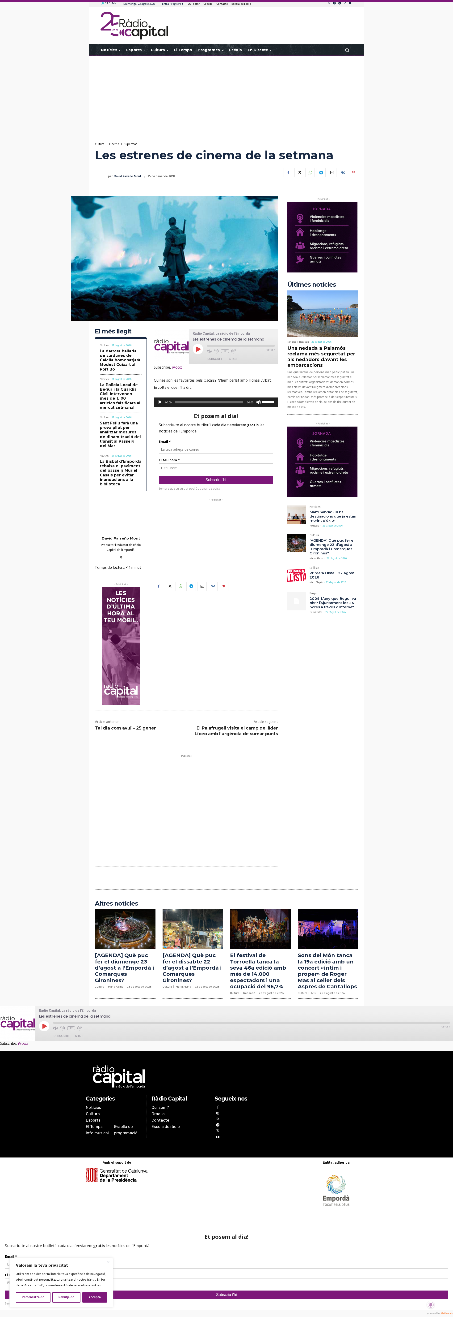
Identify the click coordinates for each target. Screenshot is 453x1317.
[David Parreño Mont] (101, 176)
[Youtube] (349, 3)
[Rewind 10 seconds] (216, 351)
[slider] (269, 401)
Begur (314, 594)
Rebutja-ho (66, 1297)
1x (224, 351)
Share (233, 359)
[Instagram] (329, 3)
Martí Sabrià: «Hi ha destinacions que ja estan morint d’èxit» (333, 516)
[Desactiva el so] (258, 402)
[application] (216, 402)
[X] (299, 172)
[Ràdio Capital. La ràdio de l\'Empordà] (134, 25)
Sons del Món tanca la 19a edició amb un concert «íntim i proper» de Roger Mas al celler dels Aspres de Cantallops (327, 971)
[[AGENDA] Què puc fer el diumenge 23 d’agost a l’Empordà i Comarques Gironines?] (296, 543)
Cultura (99, 144)
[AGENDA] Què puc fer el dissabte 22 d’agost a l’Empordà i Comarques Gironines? (192, 968)
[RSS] (218, 1120)
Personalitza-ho (33, 1297)
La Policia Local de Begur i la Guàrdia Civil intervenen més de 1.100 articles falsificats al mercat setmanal (120, 396)
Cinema (114, 144)
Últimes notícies (311, 284)
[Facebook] (324, 3)
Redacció (304, 342)
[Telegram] (339, 3)
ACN (313, 993)
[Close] (108, 1262)
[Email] (331, 172)
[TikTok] (344, 3)
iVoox (177, 367)
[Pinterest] (353, 172)
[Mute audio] (209, 351)
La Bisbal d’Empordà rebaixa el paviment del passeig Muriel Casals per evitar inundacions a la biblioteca (120, 472)
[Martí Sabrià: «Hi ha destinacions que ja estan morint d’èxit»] (296, 514)
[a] (178, 1076)
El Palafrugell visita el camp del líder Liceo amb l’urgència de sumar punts (236, 730)
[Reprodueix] (160, 402)
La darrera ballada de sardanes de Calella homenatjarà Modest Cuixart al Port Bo (120, 360)
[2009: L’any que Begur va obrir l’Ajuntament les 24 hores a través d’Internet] (296, 601)
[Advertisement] (226, 94)
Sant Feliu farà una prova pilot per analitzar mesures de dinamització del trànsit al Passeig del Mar (120, 434)
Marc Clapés (316, 582)
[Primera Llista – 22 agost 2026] (296, 575)
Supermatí (131, 144)
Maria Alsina (316, 558)
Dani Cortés (316, 612)
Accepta (94, 1297)
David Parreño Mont (127, 176)
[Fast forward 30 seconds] (233, 351)
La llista (314, 568)
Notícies (104, 345)
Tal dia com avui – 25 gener (125, 728)
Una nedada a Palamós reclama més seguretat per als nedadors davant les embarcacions (321, 356)
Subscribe (215, 359)
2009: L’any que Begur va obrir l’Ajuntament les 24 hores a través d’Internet (333, 602)
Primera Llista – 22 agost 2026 (332, 575)
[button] (346, 50)
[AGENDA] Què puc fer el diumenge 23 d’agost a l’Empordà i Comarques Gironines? (332, 546)
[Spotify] (334, 3)
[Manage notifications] (431, 1304)
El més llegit (113, 331)
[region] (61, 1283)
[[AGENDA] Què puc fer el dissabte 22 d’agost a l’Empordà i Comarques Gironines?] (193, 929)
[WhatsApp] (310, 172)
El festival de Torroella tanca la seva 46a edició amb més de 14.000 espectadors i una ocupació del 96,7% (258, 971)
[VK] (342, 172)
